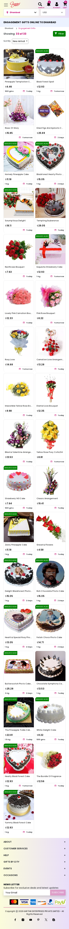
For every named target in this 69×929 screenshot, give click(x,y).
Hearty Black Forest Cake (17, 776)
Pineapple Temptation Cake (19, 81)
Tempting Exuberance (48, 220)
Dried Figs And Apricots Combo (52, 128)
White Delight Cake (46, 730)
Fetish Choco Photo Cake (49, 637)
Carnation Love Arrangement (51, 359)
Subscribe (58, 892)
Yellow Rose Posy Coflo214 (50, 452)
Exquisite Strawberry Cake (50, 267)
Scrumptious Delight (15, 220)
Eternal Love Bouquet (47, 405)
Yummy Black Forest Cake (18, 822)
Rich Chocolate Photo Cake (50, 591)
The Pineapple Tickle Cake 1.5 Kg (21, 730)
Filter (61, 33)
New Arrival (19, 41)
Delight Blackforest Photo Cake (20, 591)
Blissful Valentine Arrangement (20, 452)
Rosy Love (10, 359)
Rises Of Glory (12, 128)
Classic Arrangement (47, 498)
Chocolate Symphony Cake (50, 683)
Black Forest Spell (45, 81)
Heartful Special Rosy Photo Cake (21, 637)
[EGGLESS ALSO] (50, 64)
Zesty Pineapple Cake (16, 544)
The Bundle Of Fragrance (49, 776)
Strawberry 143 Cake (15, 498)
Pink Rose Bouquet (46, 313)
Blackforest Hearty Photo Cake (52, 174)
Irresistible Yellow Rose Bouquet (21, 405)
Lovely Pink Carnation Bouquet (20, 313)
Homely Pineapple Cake (17, 174)
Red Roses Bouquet (15, 267)
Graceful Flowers (45, 544)
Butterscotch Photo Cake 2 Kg (20, 683)
